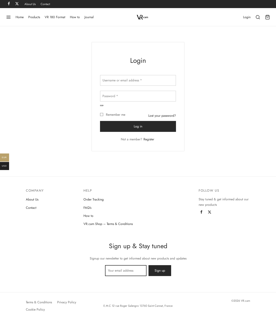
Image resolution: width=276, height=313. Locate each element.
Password (110, 96)
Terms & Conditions (39, 302)
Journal (89, 17)
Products (34, 17)
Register (148, 139)
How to (75, 17)
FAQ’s (87, 207)
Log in (138, 126)
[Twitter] (209, 212)
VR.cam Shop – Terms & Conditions (108, 224)
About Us (30, 4)
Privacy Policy (66, 302)
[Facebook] (201, 212)
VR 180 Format (55, 17)
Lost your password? (162, 115)
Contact (45, 4)
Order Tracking (93, 199)
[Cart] (267, 17)
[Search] (257, 17)
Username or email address (122, 80)
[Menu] (8, 17)
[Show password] (101, 105)
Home (20, 17)
